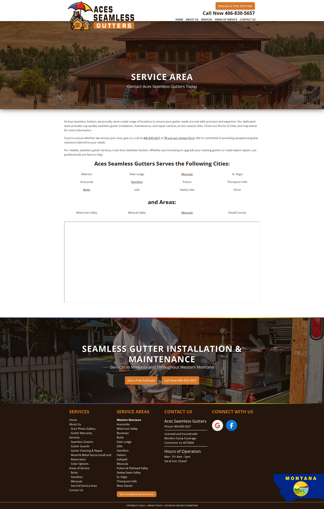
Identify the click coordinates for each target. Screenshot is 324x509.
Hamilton (137, 182)
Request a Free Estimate (235, 6)
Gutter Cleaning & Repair (87, 450)
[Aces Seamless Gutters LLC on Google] (217, 425)
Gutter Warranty (81, 433)
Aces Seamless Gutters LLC (101, 16)
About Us (75, 424)
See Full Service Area (84, 486)
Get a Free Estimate (141, 380)
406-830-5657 (151, 138)
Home (73, 420)
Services (74, 437)
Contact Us (76, 490)
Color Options (80, 464)
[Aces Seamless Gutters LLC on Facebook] (231, 425)
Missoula (187, 174)
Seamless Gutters (82, 442)
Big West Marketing (187, 505)
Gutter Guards (80, 446)
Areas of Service (79, 468)
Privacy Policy (155, 505)
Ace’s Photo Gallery (83, 429)
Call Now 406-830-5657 (229, 13)
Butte (86, 190)
